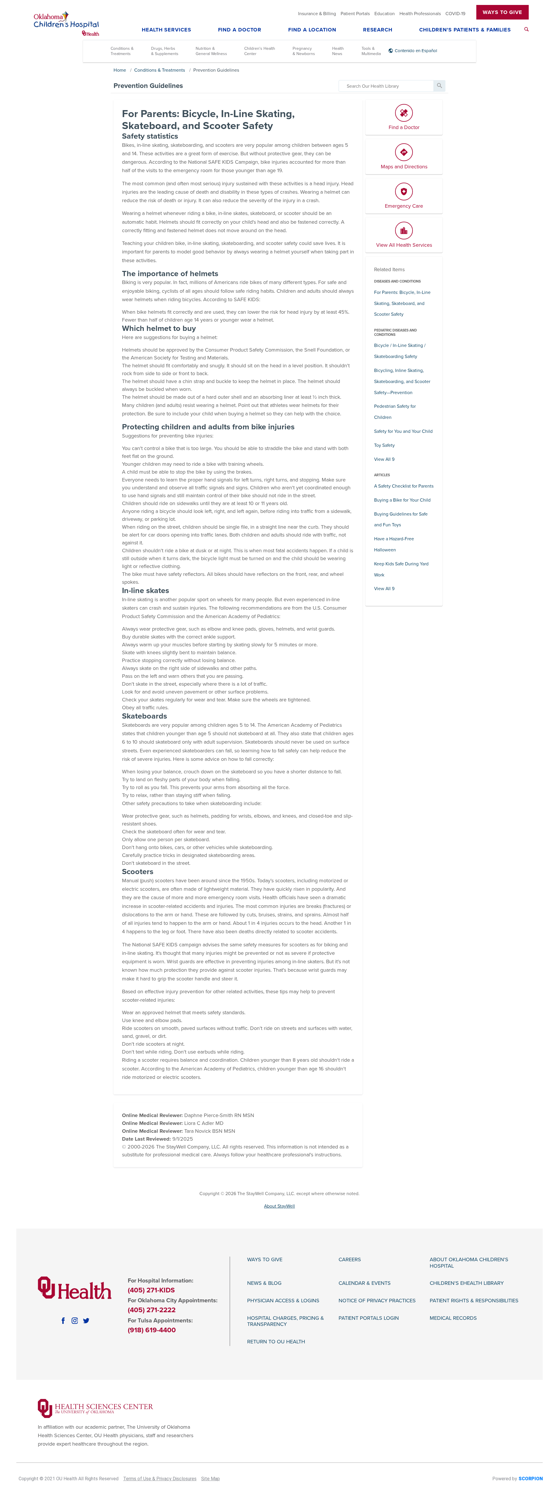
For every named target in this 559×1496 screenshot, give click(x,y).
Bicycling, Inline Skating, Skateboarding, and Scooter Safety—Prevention (402, 381)
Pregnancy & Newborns (304, 51)
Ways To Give (502, 12)
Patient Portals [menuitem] (355, 14)
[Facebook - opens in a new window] (63, 1320)
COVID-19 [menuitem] (455, 14)
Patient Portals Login (369, 1318)
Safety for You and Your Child (403, 431)
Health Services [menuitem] (166, 30)
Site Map (210, 1478)
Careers (350, 1260)
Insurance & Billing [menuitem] (317, 14)
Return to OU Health (276, 1342)
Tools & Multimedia (371, 51)
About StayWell (279, 1206)
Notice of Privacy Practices (377, 1301)
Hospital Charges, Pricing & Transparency (285, 1321)
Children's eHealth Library (467, 1283)
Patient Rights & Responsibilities (474, 1301)
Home (120, 70)
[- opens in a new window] (95, 1408)
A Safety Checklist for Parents (404, 486)
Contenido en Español (416, 50)
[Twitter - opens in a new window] (86, 1320)
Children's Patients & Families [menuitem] (465, 30)
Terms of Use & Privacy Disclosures (160, 1478)
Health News (338, 51)
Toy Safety (384, 445)
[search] (386, 85)
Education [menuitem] (384, 14)
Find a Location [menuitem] (312, 30)
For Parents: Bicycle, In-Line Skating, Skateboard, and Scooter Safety (402, 303)
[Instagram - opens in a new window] (75, 1320)
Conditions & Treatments (122, 51)
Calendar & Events (365, 1283)
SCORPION (531, 1478)
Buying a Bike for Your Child (402, 500)
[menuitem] (526, 29)
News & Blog (264, 1283)
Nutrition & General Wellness (211, 51)
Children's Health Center (259, 51)
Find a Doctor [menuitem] (240, 30)
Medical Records (453, 1318)
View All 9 (384, 459)
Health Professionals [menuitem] (420, 14)
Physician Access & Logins (283, 1301)
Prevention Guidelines (216, 70)
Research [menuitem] (377, 30)
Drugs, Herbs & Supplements (164, 51)
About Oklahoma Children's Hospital (469, 1263)
